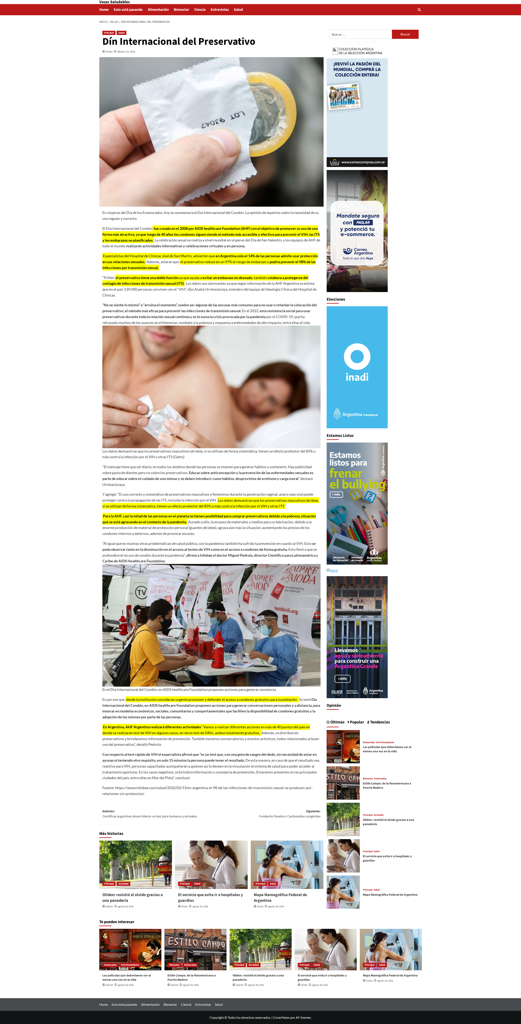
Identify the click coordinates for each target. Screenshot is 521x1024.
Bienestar (181, 9)
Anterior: (149, 814)
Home (104, 9)
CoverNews (281, 1017)
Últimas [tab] (337, 722)
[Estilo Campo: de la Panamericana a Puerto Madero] (343, 782)
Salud (238, 9)
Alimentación (158, 9)
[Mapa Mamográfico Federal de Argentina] (287, 865)
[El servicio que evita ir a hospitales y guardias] (211, 865)
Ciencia (200, 9)
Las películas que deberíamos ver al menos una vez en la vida (387, 749)
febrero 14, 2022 (126, 51)
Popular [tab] (356, 722)
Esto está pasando (128, 9)
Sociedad (123, 884)
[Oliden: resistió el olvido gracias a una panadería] (135, 865)
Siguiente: (290, 814)
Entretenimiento (385, 742)
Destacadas (369, 742)
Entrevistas (220, 9)
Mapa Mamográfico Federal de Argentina (390, 895)
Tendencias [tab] (379, 722)
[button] (419, 9)
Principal (109, 33)
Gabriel (109, 906)
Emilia (109, 51)
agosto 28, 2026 (126, 906)
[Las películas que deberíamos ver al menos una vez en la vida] (343, 746)
